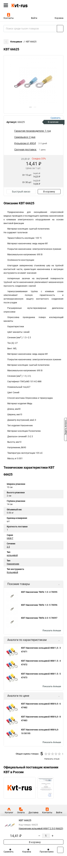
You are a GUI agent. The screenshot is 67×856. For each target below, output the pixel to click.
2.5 (8, 547)
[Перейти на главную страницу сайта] (27, 5)
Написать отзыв (51, 759)
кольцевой (12, 555)
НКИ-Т (10, 538)
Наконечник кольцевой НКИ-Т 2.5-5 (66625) (41, 828)
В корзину (49, 191)
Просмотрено (47, 852)
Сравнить (9, 852)
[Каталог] (6, 5)
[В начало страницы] (60, 850)
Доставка (33, 812)
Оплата (21, 812)
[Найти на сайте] (60, 28)
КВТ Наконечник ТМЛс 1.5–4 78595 (39, 592)
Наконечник (13, 564)
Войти (34, 18)
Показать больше (52, 630)
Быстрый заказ (21, 191)
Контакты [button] (9, 18)
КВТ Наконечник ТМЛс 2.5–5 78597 (39, 618)
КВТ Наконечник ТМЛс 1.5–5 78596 (39, 605)
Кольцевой (12, 572)
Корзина (59, 18)
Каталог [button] (9, 812)
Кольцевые (16, 41)
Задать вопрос (65, 428)
